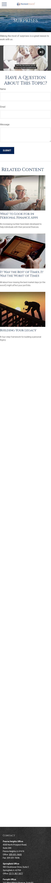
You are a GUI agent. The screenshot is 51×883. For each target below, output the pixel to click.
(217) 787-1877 (16, 873)
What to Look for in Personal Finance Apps (19, 216)
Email (2, 106)
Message (4, 124)
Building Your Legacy (18, 330)
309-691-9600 (15, 854)
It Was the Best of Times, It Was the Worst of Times (21, 274)
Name (3, 89)
